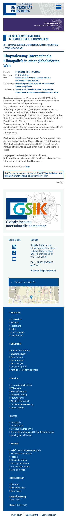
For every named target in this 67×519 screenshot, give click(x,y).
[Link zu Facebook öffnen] (13, 253)
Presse (14, 456)
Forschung (16, 325)
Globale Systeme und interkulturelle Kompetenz (33, 45)
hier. (28, 166)
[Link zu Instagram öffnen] (13, 247)
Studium (15, 322)
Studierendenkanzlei (20, 401)
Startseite (15, 312)
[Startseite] (4, 45)
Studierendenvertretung (22, 404)
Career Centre (17, 407)
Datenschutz (32, 515)
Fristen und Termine (20, 350)
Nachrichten (17, 357)
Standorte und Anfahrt (21, 453)
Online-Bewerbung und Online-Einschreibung (32, 432)
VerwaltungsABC (19, 366)
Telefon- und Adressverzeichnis (26, 450)
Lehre (13, 329)
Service (14, 378)
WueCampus (17, 425)
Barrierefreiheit (49, 515)
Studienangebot (18, 353)
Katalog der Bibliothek (21, 435)
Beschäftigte (17, 363)
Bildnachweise (18, 487)
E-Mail (37, 265)
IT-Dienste (16, 388)
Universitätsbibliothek (21, 385)
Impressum (16, 515)
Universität (16, 319)
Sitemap (15, 484)
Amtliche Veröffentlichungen (24, 370)
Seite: (12, 505)
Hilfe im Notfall (18, 470)
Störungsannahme (20, 463)
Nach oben (16, 491)
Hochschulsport (18, 391)
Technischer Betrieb (20, 466)
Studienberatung (19, 394)
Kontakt (14, 443)
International (17, 335)
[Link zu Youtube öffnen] (13, 259)
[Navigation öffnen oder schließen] (58, 7)
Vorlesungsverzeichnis (22, 428)
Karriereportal (17, 360)
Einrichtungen (17, 332)
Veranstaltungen (14, 48)
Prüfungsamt (17, 398)
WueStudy (16, 422)
